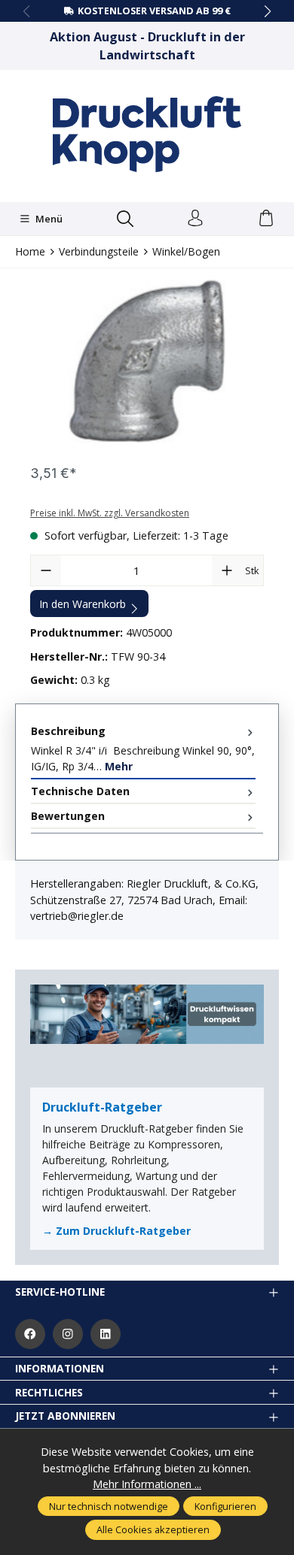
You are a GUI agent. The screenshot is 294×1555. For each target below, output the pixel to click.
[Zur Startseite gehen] (147, 134)
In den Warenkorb (82, 604)
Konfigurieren (225, 1506)
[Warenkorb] (266, 219)
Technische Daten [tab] (80, 791)
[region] (147, 364)
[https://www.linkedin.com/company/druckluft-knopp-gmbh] (105, 1334)
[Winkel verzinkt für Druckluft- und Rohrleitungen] (147, 364)
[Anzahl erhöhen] (227, 570)
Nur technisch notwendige (108, 1506)
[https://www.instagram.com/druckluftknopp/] (68, 1334)
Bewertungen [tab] (68, 816)
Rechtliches (49, 1392)
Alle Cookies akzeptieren (153, 1529)
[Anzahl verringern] (46, 570)
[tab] (143, 749)
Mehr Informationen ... (147, 1484)
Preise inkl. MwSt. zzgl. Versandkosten (109, 513)
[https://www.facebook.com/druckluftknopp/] (30, 1334)
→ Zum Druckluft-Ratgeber (116, 1231)
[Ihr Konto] (195, 219)
